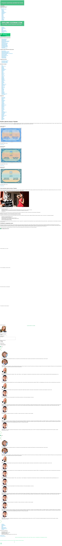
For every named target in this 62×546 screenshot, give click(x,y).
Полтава (3, 74)
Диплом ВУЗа (3, 47)
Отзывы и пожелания (4, 31)
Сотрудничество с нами (5, 46)
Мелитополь (3, 87)
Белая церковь (3, 85)
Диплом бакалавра (4, 39)
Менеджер (3, 105)
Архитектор (3, 113)
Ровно (2, 83)
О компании (3, 27)
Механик (3, 106)
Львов (2, 72)
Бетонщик (3, 99)
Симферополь (3, 80)
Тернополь (3, 76)
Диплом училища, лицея (5, 52)
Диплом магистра (4, 40)
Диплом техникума (4, 56)
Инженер (3, 114)
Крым (2, 71)
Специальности (4, 28)
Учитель (3, 102)
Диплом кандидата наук (5, 43)
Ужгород (3, 90)
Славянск (3, 89)
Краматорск (3, 86)
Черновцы (3, 84)
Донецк (3, 66)
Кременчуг (3, 70)
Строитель (3, 111)
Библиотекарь (3, 100)
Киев (2, 65)
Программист (3, 112)
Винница (3, 67)
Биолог (2, 110)
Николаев (3, 78)
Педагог (3, 107)
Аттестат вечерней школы (5, 55)
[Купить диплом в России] (5, 36)
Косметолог (3, 116)
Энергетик (3, 103)
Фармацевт (3, 118)
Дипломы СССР (4, 42)
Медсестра (3, 108)
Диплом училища (4, 57)
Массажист (3, 98)
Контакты (3, 32)
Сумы (2, 75)
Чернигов (3, 77)
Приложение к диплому (5, 45)
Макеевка (3, 79)
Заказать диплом (2, 535)
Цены (2, 29)
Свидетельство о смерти (5, 61)
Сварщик (3, 101)
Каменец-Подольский (4, 93)
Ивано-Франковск (4, 69)
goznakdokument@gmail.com (4, 541)
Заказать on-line (2, 144)
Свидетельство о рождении (5, 60)
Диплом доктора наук (4, 44)
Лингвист (3, 104)
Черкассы (3, 81)
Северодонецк (3, 94)
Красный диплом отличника (5, 41)
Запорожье (3, 68)
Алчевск (3, 91)
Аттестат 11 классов (4, 54)
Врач (2, 119)
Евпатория (3, 92)
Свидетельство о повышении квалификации (7, 53)
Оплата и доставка (4, 30)
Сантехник (3, 109)
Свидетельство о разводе (5, 62)
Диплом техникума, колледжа (5, 51)
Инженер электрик (4, 115)
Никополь (3, 88)
